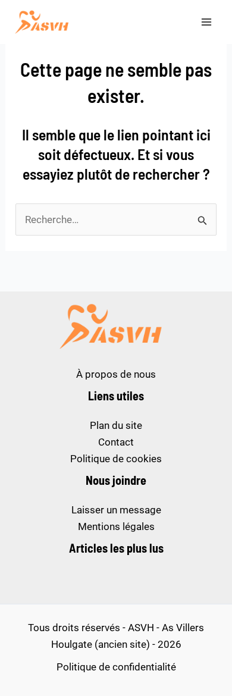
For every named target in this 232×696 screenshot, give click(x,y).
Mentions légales (116, 526)
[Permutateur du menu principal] (207, 22)
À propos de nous (116, 374)
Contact (116, 442)
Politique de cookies (116, 459)
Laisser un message (116, 510)
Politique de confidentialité (116, 667)
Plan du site (116, 425)
